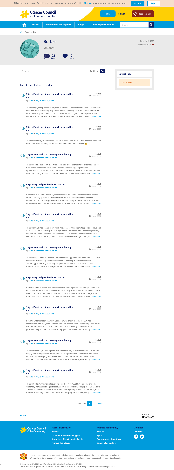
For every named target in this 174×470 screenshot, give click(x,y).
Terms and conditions (61, 443)
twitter (142, 436)
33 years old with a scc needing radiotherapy (48, 154)
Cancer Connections (21, 32)
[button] (137, 3)
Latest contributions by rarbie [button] (36, 84)
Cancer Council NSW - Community (38, 14)
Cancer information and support (66, 435)
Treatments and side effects (46, 158)
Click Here (87, 3)
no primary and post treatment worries (45, 184)
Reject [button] (154, 3)
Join (108, 13)
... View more (95, 116)
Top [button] (24, 415)
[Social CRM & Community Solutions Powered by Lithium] (148, 416)
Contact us (138, 431)
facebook (136, 436)
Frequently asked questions (109, 439)
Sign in (121, 13)
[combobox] (137, 25)
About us (55, 431)
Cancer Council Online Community (36, 430)
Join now (100, 431)
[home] (24, 25)
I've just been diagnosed (45, 100)
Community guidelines (106, 443)
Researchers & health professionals (67, 439)
